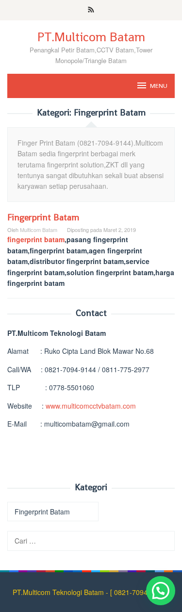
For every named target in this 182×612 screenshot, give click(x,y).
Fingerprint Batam (43, 217)
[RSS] (91, 10)
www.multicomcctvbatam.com (91, 406)
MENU (158, 86)
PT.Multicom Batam (91, 37)
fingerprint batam (36, 239)
